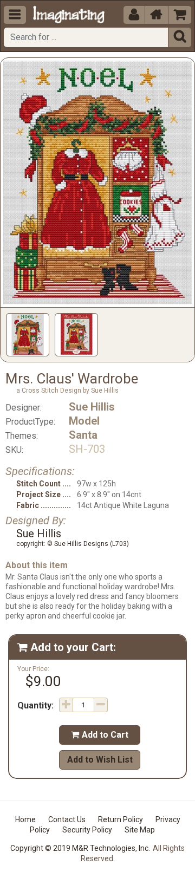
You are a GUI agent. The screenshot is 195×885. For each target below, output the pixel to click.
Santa (83, 434)
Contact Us (67, 819)
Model (84, 420)
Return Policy (120, 819)
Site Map (140, 829)
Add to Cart (99, 735)
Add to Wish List (100, 759)
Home (25, 819)
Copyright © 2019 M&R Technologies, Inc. (80, 848)
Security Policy (87, 829)
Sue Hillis (92, 406)
